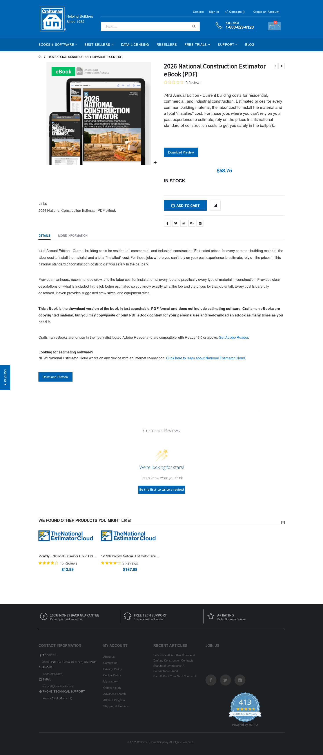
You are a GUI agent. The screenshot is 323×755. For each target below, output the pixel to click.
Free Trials (196, 44)
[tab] (44, 236)
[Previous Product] (275, 66)
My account (110, 681)
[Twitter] (225, 680)
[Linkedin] (239, 680)
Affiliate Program (114, 700)
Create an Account (266, 12)
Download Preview (181, 152)
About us (109, 656)
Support (226, 44)
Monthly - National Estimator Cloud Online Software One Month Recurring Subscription (67, 556)
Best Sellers (97, 44)
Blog (249, 44)
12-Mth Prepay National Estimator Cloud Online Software (130, 556)
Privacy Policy (112, 669)
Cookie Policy (112, 675)
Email (199, 223)
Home (40, 56)
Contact (198, 12)
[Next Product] (281, 66)
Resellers (167, 44)
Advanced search (114, 694)
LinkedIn (183, 223)
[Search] (193, 26)
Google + (191, 223)
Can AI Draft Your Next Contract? (174, 676)
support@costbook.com (57, 686)
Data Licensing (135, 44)
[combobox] (150, 26)
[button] (155, 162)
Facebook (167, 223)
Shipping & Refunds (116, 706)
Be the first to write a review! (161, 489)
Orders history (112, 688)
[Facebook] (210, 680)
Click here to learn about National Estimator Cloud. (205, 357)
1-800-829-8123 (52, 674)
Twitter (175, 223)
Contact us (110, 663)
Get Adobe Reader (233, 337)
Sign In (214, 12)
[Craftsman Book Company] (53, 19)
